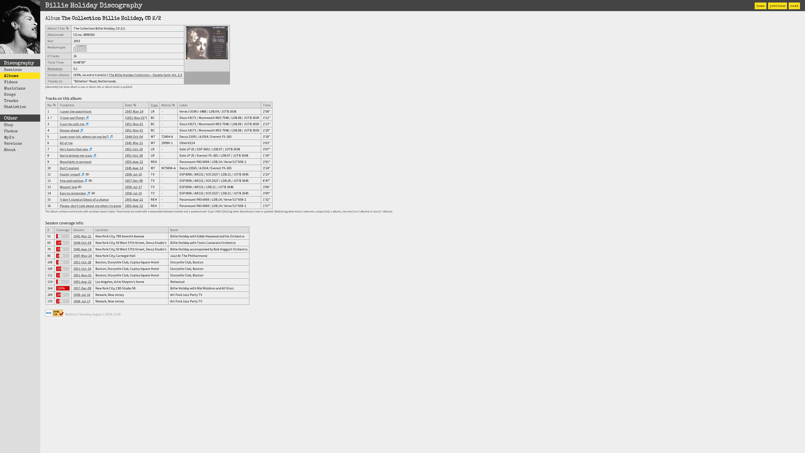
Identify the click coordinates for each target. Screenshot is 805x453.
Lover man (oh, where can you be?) (84, 136)
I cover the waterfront (76, 111)
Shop (8, 125)
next (794, 6)
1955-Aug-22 (134, 162)
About (10, 150)
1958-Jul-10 (133, 174)
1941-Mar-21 (134, 143)
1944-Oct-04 (134, 136)
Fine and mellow (71, 180)
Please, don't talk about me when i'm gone (90, 206)
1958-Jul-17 (133, 187)
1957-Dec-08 (134, 180)
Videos (11, 82)
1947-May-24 (134, 111)
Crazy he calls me (72, 124)
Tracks (11, 101)
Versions (13, 144)
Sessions (13, 70)
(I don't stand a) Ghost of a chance (84, 199)
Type (154, 105)
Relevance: (55, 68)
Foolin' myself (70, 174)
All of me (66, 143)
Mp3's (9, 138)
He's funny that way (74, 149)
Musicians (14, 89)
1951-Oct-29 (134, 149)
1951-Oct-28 (134, 155)
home (760, 6)
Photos (11, 131)
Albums (11, 76)
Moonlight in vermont (76, 162)
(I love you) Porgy (72, 118)
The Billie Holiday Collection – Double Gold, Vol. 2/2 (145, 75)
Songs (10, 95)
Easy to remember (73, 193)
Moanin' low (68, 187)
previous (777, 6)
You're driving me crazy (76, 155)
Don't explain (69, 168)
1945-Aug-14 (134, 168)
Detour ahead (69, 130)
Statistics (15, 107)
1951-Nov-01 (135, 118)
